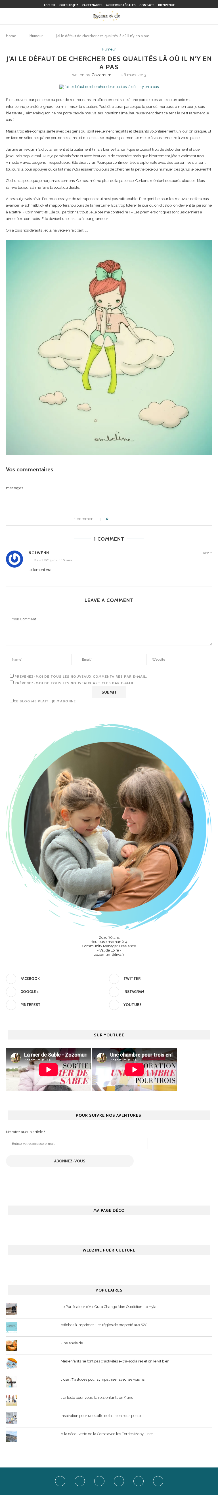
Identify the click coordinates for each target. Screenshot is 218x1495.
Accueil (49, 5)
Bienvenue (166, 5)
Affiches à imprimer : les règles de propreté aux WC (104, 1325)
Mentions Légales (121, 5)
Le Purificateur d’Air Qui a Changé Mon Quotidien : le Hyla (108, 1307)
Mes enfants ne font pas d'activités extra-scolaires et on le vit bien (115, 1361)
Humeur (36, 35)
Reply (207, 553)
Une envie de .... (74, 1343)
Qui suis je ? (68, 5)
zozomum (101, 75)
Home (11, 35)
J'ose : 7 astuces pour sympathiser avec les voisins (102, 1379)
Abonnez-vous (69, 1161)
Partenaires (92, 5)
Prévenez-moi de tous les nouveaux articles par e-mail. (74, 683)
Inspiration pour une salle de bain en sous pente (101, 1416)
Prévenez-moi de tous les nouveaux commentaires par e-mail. (80, 676)
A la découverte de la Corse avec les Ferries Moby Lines (107, 1434)
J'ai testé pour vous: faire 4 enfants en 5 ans (97, 1397)
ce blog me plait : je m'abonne (45, 701)
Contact (146, 5)
